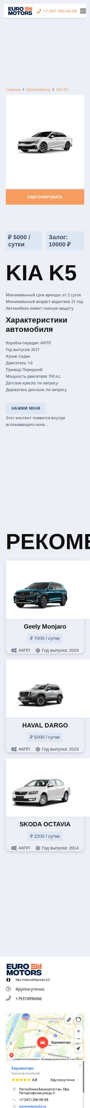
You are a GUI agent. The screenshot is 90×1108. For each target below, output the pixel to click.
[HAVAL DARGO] (41, 668)
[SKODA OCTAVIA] (41, 767)
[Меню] (83, 11)
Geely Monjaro (45, 626)
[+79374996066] (11, 998)
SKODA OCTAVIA (45, 824)
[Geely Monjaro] (41, 569)
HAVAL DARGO (45, 725)
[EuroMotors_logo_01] (20, 11)
